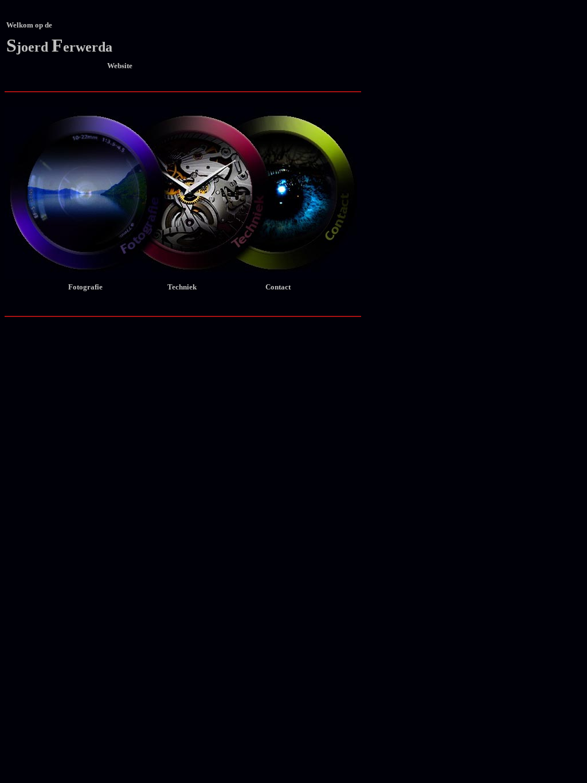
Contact (295, 287)
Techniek (196, 287)
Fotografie (84, 287)
